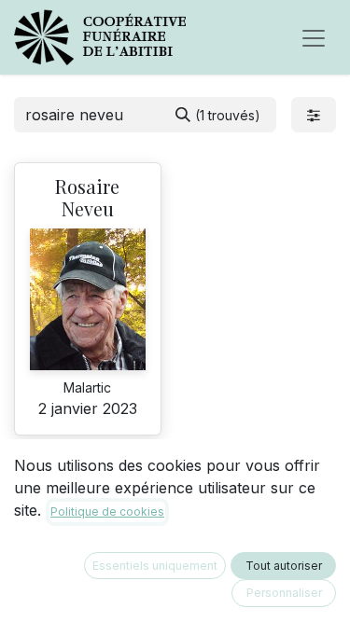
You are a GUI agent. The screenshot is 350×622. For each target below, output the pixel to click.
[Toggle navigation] (313, 37)
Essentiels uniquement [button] (154, 566)
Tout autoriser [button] (283, 566)
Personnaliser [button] (284, 593)
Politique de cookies (107, 511)
